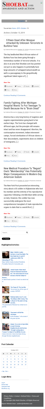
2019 (18, 28)
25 (18, 364)
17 (14, 362)
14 (3, 362)
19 (22, 362)
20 (25, 362)
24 (14, 364)
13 (25, 359)
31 (14, 367)
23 (11, 364)
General (38, 49)
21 (3, 364)
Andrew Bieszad (10, 49)
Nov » (6, 371)
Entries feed (5, 384)
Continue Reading (10, 95)
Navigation (21, 21)
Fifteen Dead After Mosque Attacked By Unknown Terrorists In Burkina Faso (23, 43)
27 (25, 364)
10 (14, 359)
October (23, 28)
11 (18, 359)
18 (18, 362)
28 (3, 367)
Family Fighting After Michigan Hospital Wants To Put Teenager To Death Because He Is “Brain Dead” (22, 105)
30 (11, 367)
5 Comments (21, 161)
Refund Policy (25, 396)
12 (22, 359)
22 (7, 364)
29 (7, 367)
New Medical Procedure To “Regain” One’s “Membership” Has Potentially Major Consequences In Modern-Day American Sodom (23, 173)
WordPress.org (6, 388)
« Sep (3, 371)
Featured (32, 49)
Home (14, 28)
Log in (3, 382)
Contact (17, 396)
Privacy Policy (8, 396)
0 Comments (21, 95)
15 (7, 362)
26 (22, 364)
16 (11, 362)
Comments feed (6, 386)
